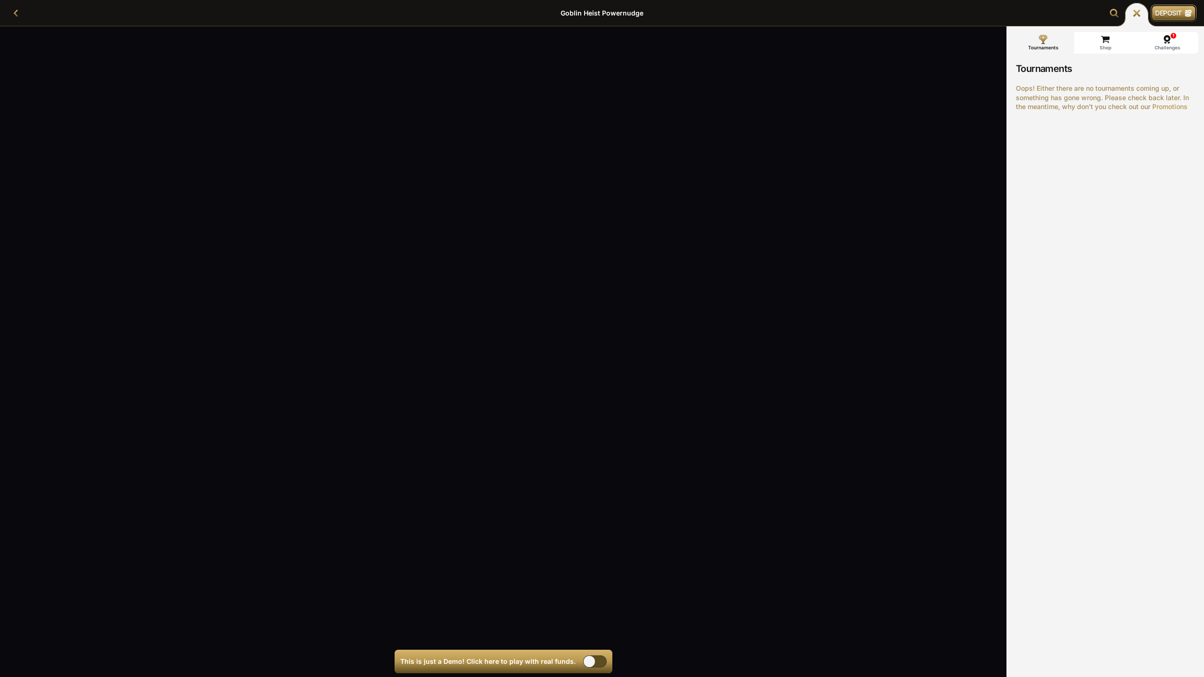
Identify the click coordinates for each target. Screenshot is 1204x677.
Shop (1105, 47)
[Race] (1136, 13)
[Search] (1114, 13)
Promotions (1170, 106)
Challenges (1167, 41)
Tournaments (1043, 47)
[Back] (16, 13)
